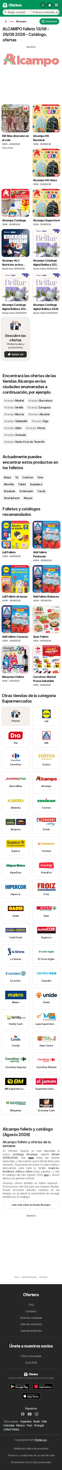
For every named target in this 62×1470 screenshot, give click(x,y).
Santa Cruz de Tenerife (24, 441)
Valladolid (15, 421)
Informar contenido (31, 1317)
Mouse (28, 498)
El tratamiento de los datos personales (31, 1462)
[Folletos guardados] (43, 5)
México (20, 1425)
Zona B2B (31, 1362)
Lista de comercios (31, 1324)
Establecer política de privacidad (31, 1448)
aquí (31, 1157)
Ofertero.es (41, 1439)
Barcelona (40, 400)
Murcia (14, 414)
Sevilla (13, 407)
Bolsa (7, 477)
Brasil (36, 1421)
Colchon (27, 477)
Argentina (25, 1421)
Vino (40, 477)
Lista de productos (31, 1330)
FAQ (31, 1304)
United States (11, 1429)
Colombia (8, 1425)
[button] (50, 5)
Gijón (13, 428)
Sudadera (36, 484)
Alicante (39, 414)
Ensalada (9, 491)
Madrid (14, 400)
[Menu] (56, 5)
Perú (29, 1425)
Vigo (39, 421)
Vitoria (35, 428)
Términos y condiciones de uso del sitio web (31, 1455)
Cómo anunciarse (31, 1356)
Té (16, 477)
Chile (44, 1421)
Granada (15, 435)
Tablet (22, 484)
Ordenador (26, 491)
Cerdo (41, 491)
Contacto (31, 1311)
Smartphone (12, 498)
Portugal (39, 1425)
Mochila (9, 484)
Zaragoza (38, 407)
